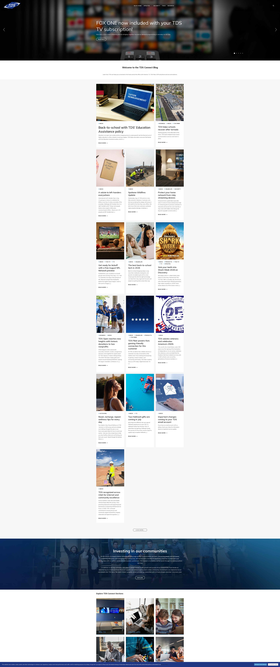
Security (156, 5)
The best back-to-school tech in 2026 (139, 266)
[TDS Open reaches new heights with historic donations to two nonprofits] (110, 314)
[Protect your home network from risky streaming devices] (170, 168)
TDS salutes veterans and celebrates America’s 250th (168, 341)
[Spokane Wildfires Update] (140, 168)
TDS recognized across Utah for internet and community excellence (109, 495)
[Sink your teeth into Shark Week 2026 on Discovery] (170, 240)
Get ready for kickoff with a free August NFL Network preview (109, 268)
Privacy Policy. (164, 664)
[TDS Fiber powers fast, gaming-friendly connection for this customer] (140, 314)
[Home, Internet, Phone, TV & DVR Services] (12, 4)
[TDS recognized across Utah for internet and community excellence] (110, 467)
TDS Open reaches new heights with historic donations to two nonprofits (109, 342)
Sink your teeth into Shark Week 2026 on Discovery (168, 270)
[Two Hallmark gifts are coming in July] (140, 392)
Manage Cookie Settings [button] (260, 664)
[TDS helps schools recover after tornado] (170, 102)
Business (171, 5)
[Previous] (4, 29)
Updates (147, 5)
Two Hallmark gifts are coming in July (139, 418)
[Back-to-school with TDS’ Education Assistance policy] (125, 102)
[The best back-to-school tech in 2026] (140, 240)
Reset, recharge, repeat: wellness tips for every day (109, 419)
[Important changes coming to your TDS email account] (170, 392)
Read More (101, 39)
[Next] (275, 29)
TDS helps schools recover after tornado (168, 128)
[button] (140, 530)
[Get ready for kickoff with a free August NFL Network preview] (110, 240)
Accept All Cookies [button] (273, 664)
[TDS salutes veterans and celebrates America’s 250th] (170, 314)
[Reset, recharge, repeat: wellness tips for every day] (110, 392)
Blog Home (138, 5)
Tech (164, 5)
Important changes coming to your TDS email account (167, 419)
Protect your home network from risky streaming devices (167, 195)
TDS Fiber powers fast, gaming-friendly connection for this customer (139, 344)
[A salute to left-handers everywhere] (110, 168)
